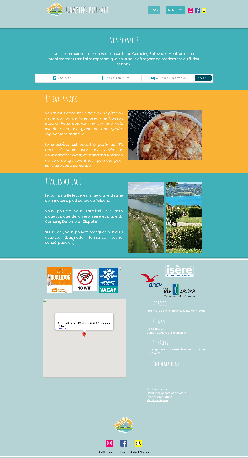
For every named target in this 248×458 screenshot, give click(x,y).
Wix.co (143, 452)
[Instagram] (190, 10)
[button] (175, 10)
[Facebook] (197, 10)
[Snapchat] (204, 10)
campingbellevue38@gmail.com (168, 332)
